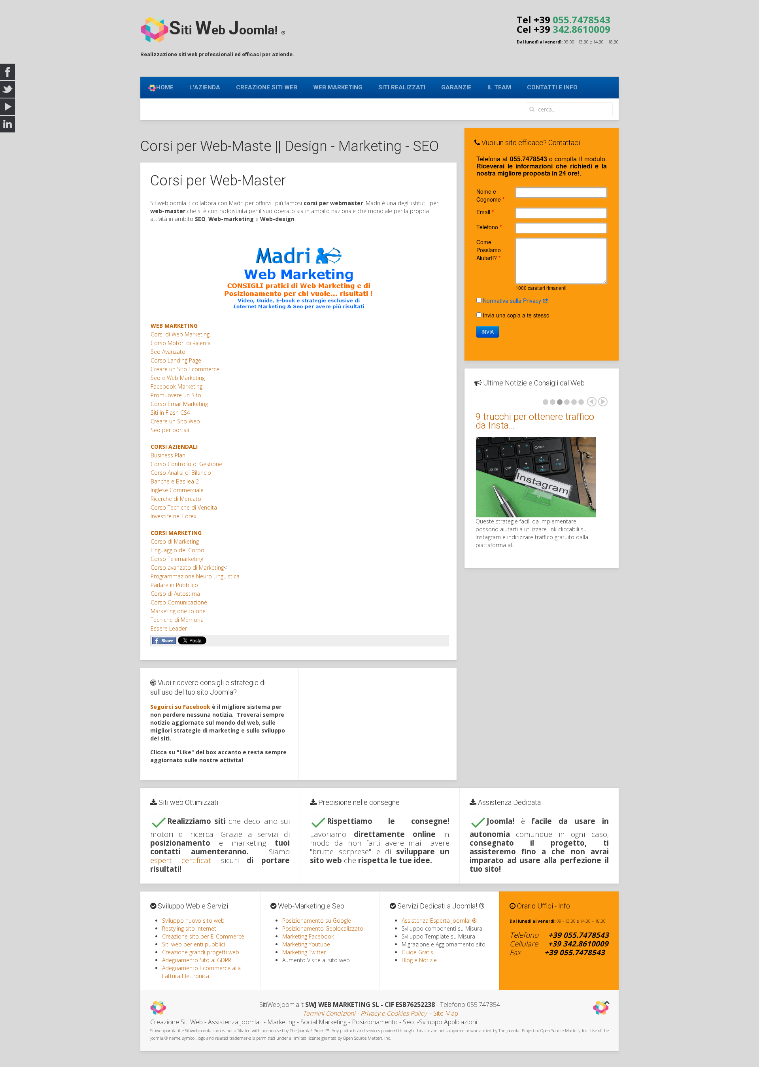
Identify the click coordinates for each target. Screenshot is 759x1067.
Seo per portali (170, 430)
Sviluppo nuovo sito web (193, 920)
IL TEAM (499, 87)
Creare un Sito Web (175, 421)
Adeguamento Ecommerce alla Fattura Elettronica (201, 972)
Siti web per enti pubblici (193, 944)
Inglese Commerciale (177, 490)
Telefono (489, 227)
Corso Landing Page (176, 360)
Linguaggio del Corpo (177, 550)
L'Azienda (204, 87)
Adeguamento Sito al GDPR (196, 960)
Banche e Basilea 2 (175, 481)
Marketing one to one (178, 611)
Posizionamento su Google (316, 920)
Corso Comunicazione (179, 602)
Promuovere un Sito (176, 395)
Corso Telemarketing (177, 559)
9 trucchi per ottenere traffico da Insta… (535, 421)
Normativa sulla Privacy (513, 300)
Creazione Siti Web (266, 87)
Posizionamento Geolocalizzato (322, 928)
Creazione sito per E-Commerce (203, 936)
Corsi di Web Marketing (180, 334)
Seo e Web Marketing (178, 377)
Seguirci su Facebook (180, 706)
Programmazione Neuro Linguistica (195, 576)
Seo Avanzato (168, 351)
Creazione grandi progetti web (200, 952)
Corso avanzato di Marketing (187, 567)
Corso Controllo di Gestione (186, 464)
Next (603, 401)
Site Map (445, 1013)
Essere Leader (169, 628)
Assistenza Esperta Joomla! (439, 920)
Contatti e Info (552, 87)
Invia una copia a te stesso (516, 315)
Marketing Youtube (306, 944)
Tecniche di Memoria (177, 619)
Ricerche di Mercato (176, 498)
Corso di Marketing (175, 541)
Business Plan (168, 455)
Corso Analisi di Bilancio (181, 472)
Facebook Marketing (176, 386)
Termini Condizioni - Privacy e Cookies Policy (365, 1013)
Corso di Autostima (175, 593)
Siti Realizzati (401, 87)
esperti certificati (181, 860)
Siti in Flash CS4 (170, 412)
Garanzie (456, 87)
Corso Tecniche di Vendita (184, 507)
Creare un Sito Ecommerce (185, 369)
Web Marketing (338, 87)
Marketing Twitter (304, 952)
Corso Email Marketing (179, 404)
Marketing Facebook (308, 936)
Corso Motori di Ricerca (181, 343)
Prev (592, 401)
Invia (487, 331)
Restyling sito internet (189, 928)
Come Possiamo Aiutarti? (488, 250)
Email (485, 212)
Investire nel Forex (173, 516)
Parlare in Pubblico (174, 585)
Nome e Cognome (490, 195)
